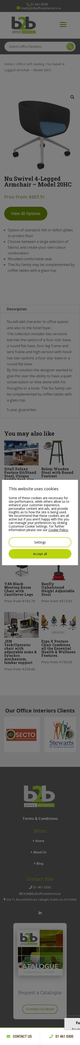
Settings (40, 542)
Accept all (40, 554)
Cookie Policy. (58, 530)
